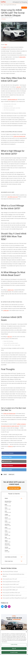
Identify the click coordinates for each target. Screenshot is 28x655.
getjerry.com (11, 290)
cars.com (18, 87)
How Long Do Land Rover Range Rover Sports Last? (15, 598)
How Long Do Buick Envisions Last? (11, 581)
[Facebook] (5, 606)
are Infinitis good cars (13, 197)
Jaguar (7, 541)
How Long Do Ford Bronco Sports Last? (12, 595)
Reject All (14, 648)
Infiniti (4, 47)
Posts (2, 4)
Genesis (7, 548)
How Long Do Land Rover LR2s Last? (11, 592)
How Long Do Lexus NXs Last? (10, 579)
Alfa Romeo (7, 544)
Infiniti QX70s (22, 57)
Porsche (7, 534)
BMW (8, 505)
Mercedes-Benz (8, 502)
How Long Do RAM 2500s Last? (10, 589)
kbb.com (10, 336)
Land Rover (8, 525)
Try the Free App (14, 488)
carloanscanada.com (12, 99)
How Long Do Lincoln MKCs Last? (11, 584)
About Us (10, 446)
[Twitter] (2, 606)
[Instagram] (9, 606)
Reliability (4, 19)
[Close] (26, 631)
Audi (8, 512)
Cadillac (7, 515)
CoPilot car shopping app (19, 136)
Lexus (7, 508)
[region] (14, 642)
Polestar (7, 551)
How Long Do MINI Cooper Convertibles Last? (14, 587)
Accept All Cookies (14, 652)
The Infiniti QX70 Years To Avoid (10, 571)
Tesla (7, 538)
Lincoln (8, 518)
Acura (7, 521)
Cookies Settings (14, 644)
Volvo (7, 531)
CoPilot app (6, 310)
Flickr (6, 44)
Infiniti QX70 (11, 474)
